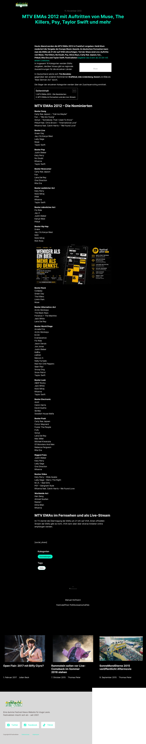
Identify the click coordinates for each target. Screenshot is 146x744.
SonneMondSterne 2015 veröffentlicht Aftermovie (115, 667)
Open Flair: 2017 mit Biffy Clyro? (23, 665)
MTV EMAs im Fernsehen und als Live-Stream (57, 97)
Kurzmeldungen (45, 556)
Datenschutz (25, 734)
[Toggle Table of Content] (73, 91)
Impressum (36, 734)
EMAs (42, 568)
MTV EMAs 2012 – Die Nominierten (51, 94)
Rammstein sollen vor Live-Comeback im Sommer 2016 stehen (68, 669)
